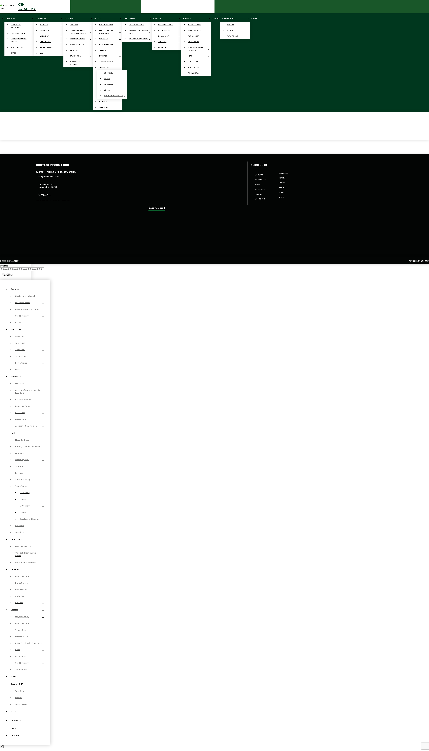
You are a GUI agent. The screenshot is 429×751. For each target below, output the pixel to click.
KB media (425, 261)
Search (4, 265)
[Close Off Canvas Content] (2, 746)
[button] (138, 6)
